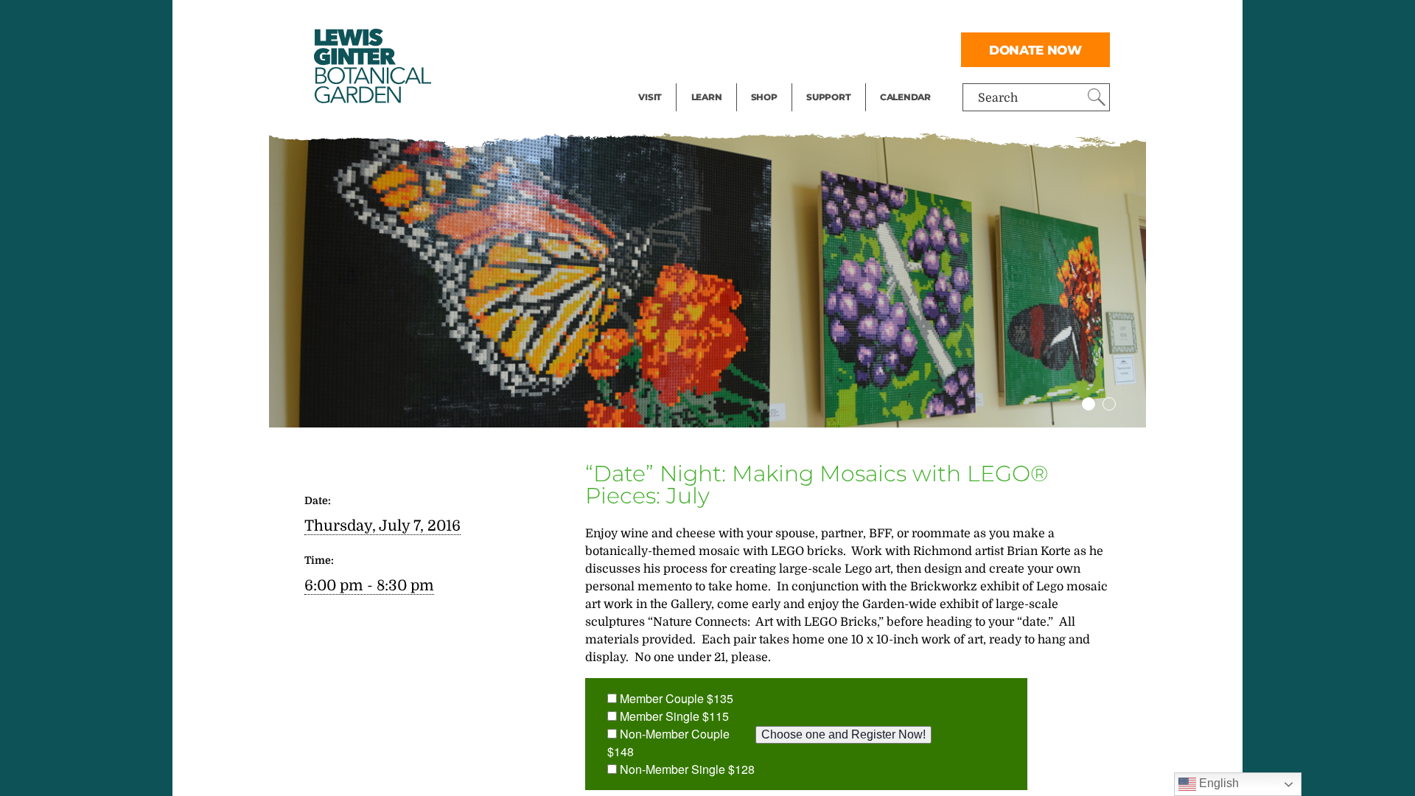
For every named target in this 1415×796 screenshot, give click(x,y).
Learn (706, 96)
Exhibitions (670, 78)
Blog (703, 78)
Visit (650, 96)
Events (657, 48)
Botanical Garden (371, 66)
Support (828, 96)
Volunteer (833, 78)
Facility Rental (678, 19)
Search (998, 98)
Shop (764, 96)
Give (818, 48)
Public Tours (726, 19)
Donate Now (1035, 49)
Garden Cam (726, 48)
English (1217, 783)
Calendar (905, 96)
